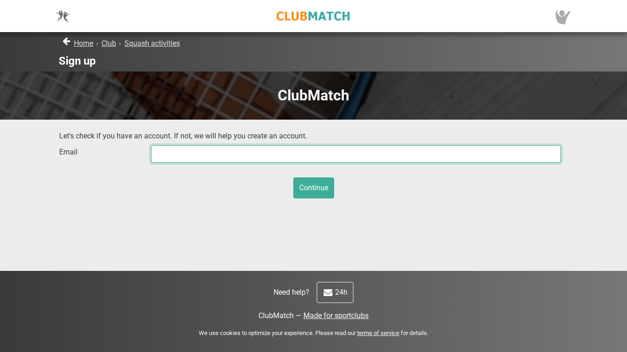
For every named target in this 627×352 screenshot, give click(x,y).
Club (108, 43)
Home (83, 43)
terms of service (378, 333)
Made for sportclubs (336, 315)
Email (68, 152)
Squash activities (152, 43)
